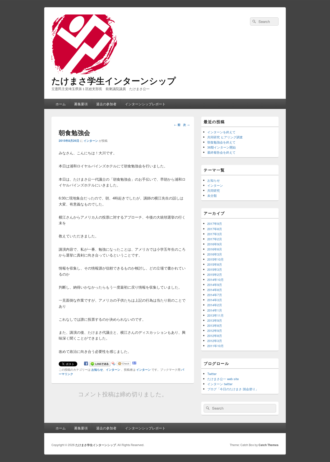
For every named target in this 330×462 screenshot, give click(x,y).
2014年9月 (214, 284)
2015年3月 (214, 269)
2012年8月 (214, 335)
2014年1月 (214, 310)
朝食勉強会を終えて (221, 142)
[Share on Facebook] (86, 364)
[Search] (253, 21)
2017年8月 (214, 229)
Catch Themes (268, 445)
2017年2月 (214, 239)
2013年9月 (214, 320)
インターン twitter (219, 384)
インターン (91, 140)
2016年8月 (214, 249)
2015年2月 (214, 274)
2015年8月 (214, 264)
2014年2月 (214, 305)
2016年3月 (214, 254)
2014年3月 (214, 300)
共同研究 (213, 190)
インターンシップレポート (145, 103)
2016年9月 (214, 244)
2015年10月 (215, 259)
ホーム (61, 103)
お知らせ (97, 369)
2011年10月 (215, 345)
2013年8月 (214, 325)
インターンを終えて (221, 132)
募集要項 (81, 103)
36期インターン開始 (221, 147)
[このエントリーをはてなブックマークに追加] (134, 364)
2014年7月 (214, 294)
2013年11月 (215, 315)
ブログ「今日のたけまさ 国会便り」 (232, 389)
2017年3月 (214, 234)
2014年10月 (215, 279)
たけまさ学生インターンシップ (113, 80)
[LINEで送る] (99, 364)
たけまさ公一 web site (223, 379)
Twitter (211, 373)
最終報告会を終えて (221, 152)
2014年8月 (214, 289)
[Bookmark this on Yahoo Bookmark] (113, 364)
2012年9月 (214, 330)
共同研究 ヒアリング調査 (225, 137)
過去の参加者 (106, 103)
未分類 (212, 195)
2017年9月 (214, 223)
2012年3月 (214, 340)
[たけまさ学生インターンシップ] (123, 73)
